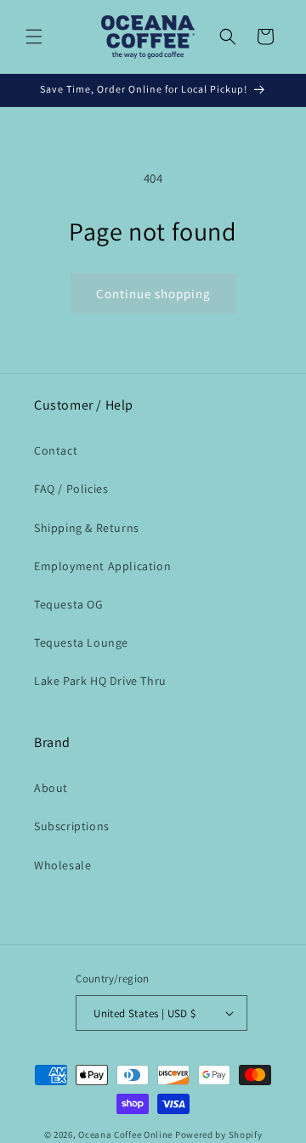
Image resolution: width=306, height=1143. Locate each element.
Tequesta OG (69, 604)
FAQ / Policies (71, 488)
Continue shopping (153, 294)
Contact (55, 450)
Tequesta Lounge (81, 642)
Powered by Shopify (219, 1134)
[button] (34, 36)
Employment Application (102, 566)
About (51, 787)
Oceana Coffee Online (125, 1134)
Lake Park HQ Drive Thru (100, 680)
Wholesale (62, 865)
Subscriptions (72, 826)
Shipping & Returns (86, 527)
